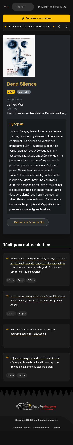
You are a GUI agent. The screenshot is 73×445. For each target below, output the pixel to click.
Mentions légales (22, 427)
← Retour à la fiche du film (27, 222)
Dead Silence (22, 84)
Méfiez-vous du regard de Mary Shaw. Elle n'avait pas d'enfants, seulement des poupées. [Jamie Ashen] (37, 300)
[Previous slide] (59, 26)
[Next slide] (66, 26)
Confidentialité (41, 427)
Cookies (56, 427)
